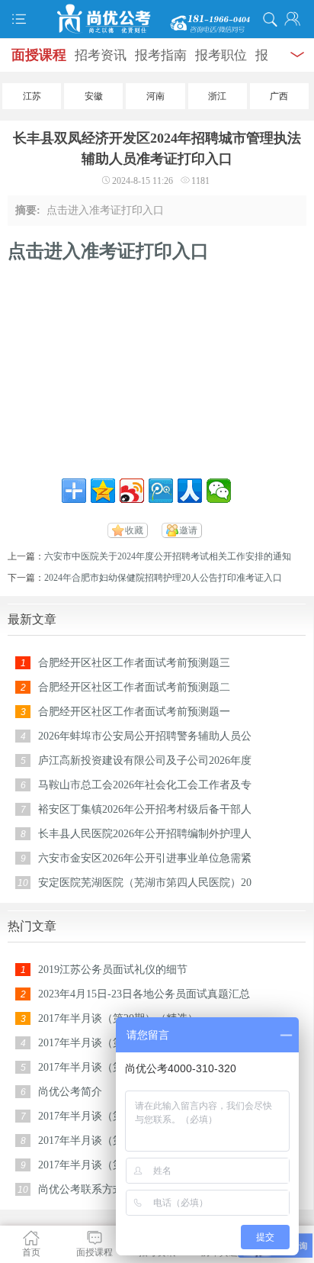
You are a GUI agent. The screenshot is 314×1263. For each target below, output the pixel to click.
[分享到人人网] (190, 490)
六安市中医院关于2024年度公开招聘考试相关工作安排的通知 (167, 556)
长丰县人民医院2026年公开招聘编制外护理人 (145, 833)
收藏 (134, 530)
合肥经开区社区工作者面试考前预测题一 (134, 711)
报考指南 (161, 55)
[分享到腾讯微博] (161, 490)
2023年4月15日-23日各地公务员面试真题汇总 (144, 994)
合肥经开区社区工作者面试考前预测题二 (134, 687)
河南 (155, 96)
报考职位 (221, 55)
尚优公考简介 (70, 1091)
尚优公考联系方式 (80, 1189)
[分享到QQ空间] (103, 490)
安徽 (94, 96)
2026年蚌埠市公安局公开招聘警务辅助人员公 (145, 736)
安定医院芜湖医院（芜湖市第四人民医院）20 (145, 882)
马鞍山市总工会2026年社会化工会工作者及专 (145, 785)
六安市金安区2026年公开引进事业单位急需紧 (145, 858)
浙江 (217, 96)
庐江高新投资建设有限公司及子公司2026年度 (145, 760)
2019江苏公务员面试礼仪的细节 (112, 969)
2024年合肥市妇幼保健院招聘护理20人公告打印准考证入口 (163, 577)
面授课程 (38, 55)
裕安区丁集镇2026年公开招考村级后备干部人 (145, 809)
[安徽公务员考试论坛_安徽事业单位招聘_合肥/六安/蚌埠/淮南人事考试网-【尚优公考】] (157, 19)
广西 (279, 96)
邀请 (188, 530)
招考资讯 (101, 55)
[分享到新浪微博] (132, 490)
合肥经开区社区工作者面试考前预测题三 (134, 663)
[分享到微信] (219, 490)
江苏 (32, 96)
